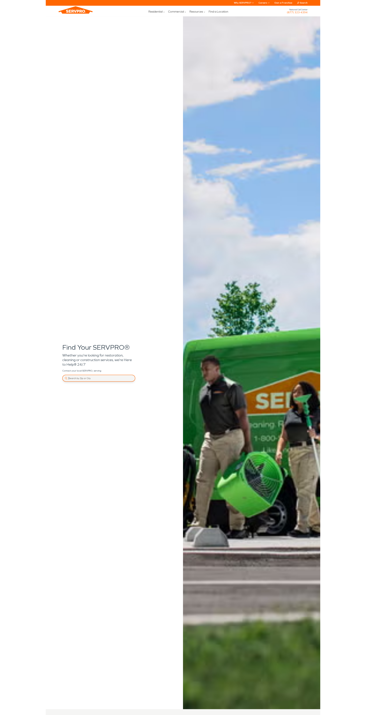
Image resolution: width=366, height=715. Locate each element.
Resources (196, 11)
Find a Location (218, 11)
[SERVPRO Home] (71, 12)
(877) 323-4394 (297, 12)
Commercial (176, 11)
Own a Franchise (283, 2)
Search (304, 2)
